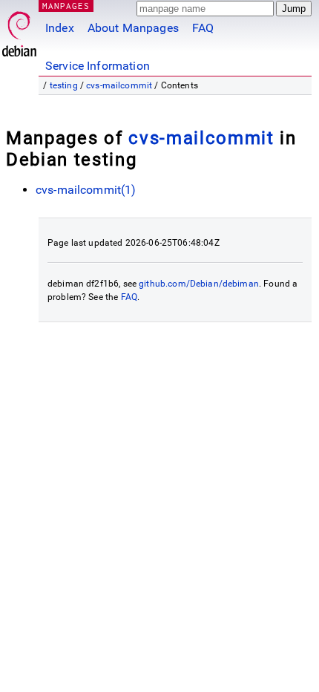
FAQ (203, 28)
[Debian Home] (19, 30)
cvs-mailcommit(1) (86, 190)
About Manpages (133, 28)
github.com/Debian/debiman (199, 283)
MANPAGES (66, 5)
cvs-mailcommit (119, 85)
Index (59, 28)
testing (64, 85)
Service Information (97, 66)
